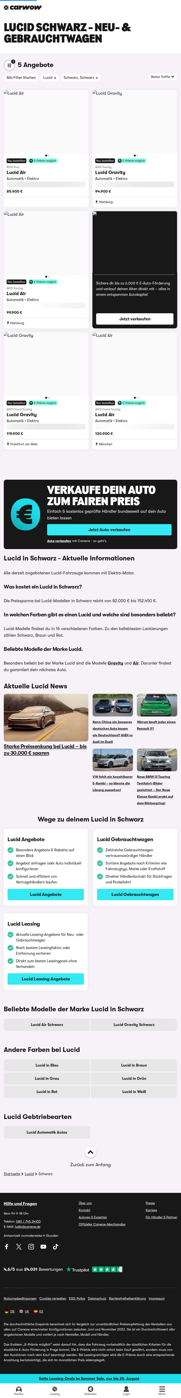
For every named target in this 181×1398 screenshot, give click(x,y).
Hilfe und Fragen (20, 1203)
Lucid (29, 1174)
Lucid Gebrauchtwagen (135, 894)
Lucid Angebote (46, 894)
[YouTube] (44, 1248)
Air (136, 663)
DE (12, 1311)
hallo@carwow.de (27, 1227)
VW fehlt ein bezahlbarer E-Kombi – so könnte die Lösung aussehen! (113, 783)
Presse (150, 1203)
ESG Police (77, 1298)
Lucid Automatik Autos (47, 1132)
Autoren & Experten (93, 1217)
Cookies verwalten (52, 1298)
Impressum (157, 1298)
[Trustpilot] (92, 1269)
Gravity (115, 663)
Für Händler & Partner (161, 1217)
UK (27, 1311)
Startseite (12, 1174)
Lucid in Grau (47, 1078)
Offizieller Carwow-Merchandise (102, 1224)
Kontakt (84, 1210)
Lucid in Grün (134, 1078)
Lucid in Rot (47, 1092)
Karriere (151, 1210)
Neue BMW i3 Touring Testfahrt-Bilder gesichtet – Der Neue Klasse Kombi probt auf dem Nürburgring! (155, 790)
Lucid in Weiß (134, 1092)
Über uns (85, 1203)
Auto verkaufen (59, 541)
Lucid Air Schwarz (47, 1025)
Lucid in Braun (134, 1065)
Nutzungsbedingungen (20, 1298)
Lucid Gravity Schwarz (134, 1025)
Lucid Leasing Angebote (46, 979)
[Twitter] (19, 1248)
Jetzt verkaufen (135, 319)
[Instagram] (31, 1248)
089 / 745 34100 (28, 1221)
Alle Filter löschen (21, 78)
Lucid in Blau (47, 1065)
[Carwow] (22, 7)
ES (41, 1311)
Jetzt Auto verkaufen (109, 529)
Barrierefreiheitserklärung (127, 1298)
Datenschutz (97, 1298)
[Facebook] (7, 1248)
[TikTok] (55, 1248)
